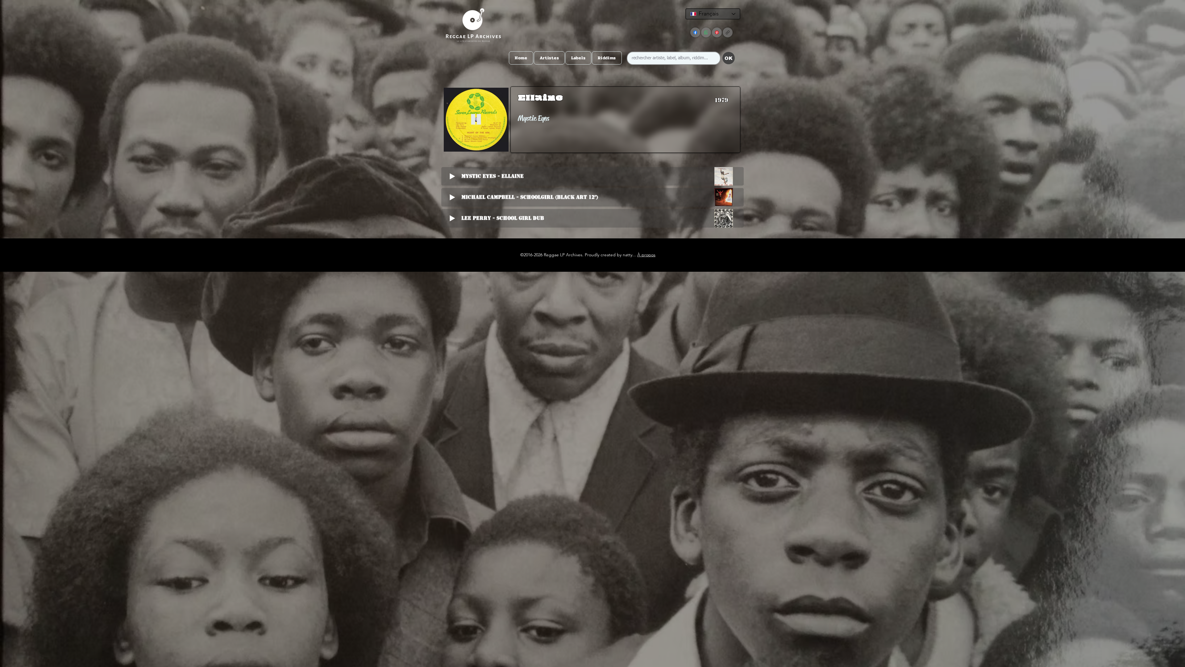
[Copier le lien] (728, 32)
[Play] (476, 120)
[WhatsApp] (706, 32)
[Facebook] (695, 32)
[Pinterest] (717, 32)
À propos (646, 255)
